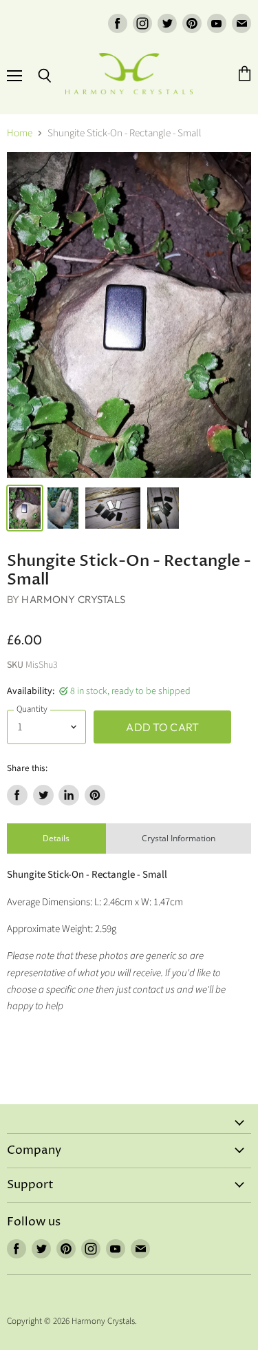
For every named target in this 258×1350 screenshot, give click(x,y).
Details (56, 838)
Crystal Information (178, 838)
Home (19, 133)
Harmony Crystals (73, 599)
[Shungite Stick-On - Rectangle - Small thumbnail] (25, 508)
